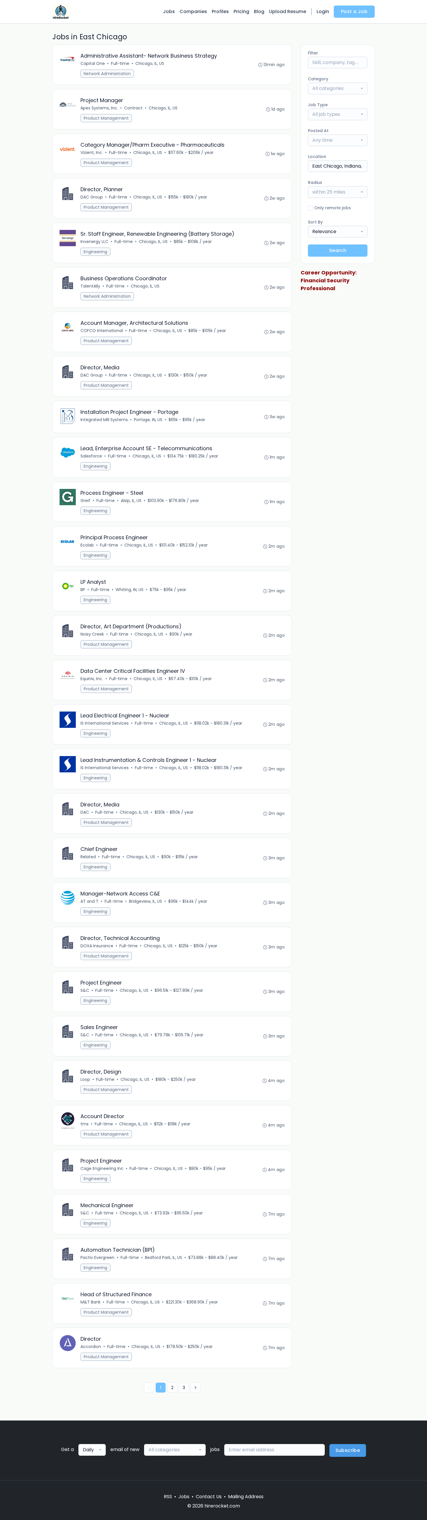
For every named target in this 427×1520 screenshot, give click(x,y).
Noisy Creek (92, 634)
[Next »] (195, 1388)
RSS (168, 1496)
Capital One (92, 63)
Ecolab (87, 545)
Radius (315, 182)
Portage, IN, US (148, 420)
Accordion (90, 1346)
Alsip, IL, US (131, 500)
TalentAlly (90, 286)
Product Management (106, 118)
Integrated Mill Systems (104, 420)
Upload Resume (287, 11)
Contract (133, 108)
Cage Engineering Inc (101, 1168)
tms (84, 1124)
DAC (84, 812)
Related (88, 857)
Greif (85, 500)
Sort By (315, 222)
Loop (85, 1079)
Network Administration (107, 74)
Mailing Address (245, 1496)
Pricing (241, 11)
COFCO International (101, 331)
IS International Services (104, 723)
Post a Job (354, 11)
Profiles (220, 11)
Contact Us (209, 1496)
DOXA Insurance (96, 946)
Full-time (120, 63)
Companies (193, 11)
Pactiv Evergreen (97, 1257)
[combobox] (337, 88)
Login (323, 11)
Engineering (95, 252)
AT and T (89, 901)
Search (337, 250)
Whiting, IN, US (129, 590)
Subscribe (348, 1450)
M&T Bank (90, 1302)
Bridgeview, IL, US (145, 901)
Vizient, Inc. (91, 152)
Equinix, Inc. (91, 679)
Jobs (169, 11)
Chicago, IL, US (149, 63)
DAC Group (91, 197)
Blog (259, 11)
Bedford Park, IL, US (163, 1257)
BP (82, 590)
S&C (84, 990)
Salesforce (91, 456)
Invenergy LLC (94, 241)
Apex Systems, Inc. (99, 108)
